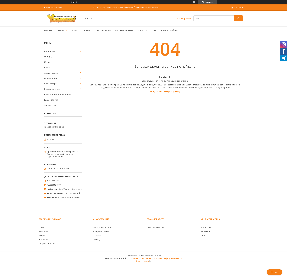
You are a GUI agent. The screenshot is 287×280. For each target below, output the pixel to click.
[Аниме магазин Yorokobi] (62, 22)
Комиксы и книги (52, 89)
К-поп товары (50, 78)
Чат (277, 272)
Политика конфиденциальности (168, 258)
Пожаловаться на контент (140, 258)
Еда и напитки (51, 99)
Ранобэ (47, 67)
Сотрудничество (47, 243)
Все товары (49, 51)
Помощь (97, 239)
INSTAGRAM (206, 227)
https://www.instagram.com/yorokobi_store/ (78, 189)
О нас (154, 30)
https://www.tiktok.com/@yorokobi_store (73, 197)
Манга (47, 62)
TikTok (204, 235)
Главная (48, 30)
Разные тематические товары (59, 94)
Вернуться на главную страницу (165, 91)
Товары (60, 30)
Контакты (142, 30)
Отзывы (97, 235)
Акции (74, 30)
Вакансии (43, 239)
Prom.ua (157, 255)
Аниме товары (51, 73)
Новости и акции (103, 30)
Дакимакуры (50, 105)
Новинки (86, 30)
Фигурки (48, 56)
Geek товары (50, 83)
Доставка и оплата (124, 30)
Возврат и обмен (169, 30)
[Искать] (238, 18)
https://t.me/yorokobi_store (76, 193)
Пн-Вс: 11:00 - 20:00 (155, 227)
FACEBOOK (205, 231)
